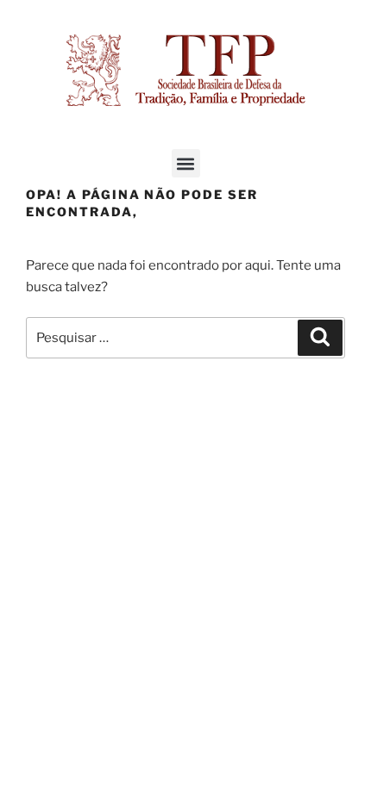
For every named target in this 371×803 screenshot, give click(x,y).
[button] (186, 163)
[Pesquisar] (320, 338)
